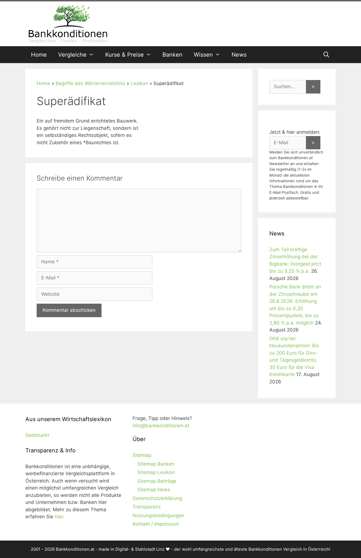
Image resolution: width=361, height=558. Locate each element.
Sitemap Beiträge (156, 481)
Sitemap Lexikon (156, 472)
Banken (172, 54)
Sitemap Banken (155, 464)
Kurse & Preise (124, 54)
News (239, 54)
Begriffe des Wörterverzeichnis (90, 83)
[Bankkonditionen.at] (67, 23)
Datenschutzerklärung (157, 498)
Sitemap (142, 455)
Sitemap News (153, 489)
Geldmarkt (37, 435)
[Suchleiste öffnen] (326, 54)
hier (59, 516)
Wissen (203, 54)
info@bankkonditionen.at (161, 425)
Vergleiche (72, 54)
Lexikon (139, 83)
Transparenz (147, 507)
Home (39, 54)
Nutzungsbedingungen (158, 515)
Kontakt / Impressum (156, 524)
